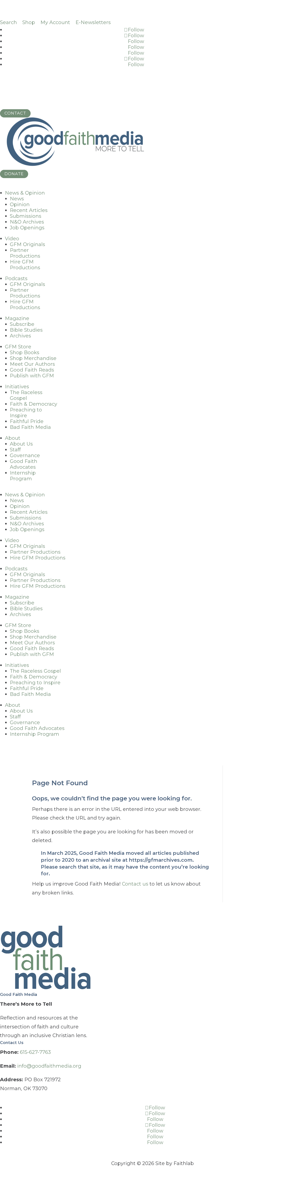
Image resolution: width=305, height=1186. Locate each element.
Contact (15, 113)
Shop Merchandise (33, 358)
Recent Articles (29, 210)
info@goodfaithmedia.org (49, 1066)
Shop (28, 22)
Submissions (25, 216)
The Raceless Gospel (26, 395)
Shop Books (24, 352)
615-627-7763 (35, 1052)
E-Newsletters (93, 22)
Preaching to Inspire (26, 413)
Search (8, 22)
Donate (14, 174)
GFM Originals (27, 244)
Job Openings (27, 228)
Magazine (17, 318)
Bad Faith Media (30, 427)
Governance (25, 455)
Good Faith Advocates (23, 464)
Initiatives (17, 387)
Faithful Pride (27, 421)
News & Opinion (25, 193)
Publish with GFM (32, 376)
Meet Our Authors (32, 364)
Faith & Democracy (33, 404)
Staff (15, 450)
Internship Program (23, 476)
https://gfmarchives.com (160, 860)
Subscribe (22, 324)
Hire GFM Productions (25, 265)
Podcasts (16, 278)
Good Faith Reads (32, 370)
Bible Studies (26, 330)
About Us (21, 444)
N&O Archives (27, 222)
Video (12, 239)
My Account (55, 22)
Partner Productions (25, 253)
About (12, 438)
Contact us (135, 884)
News (17, 199)
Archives (20, 336)
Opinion (20, 204)
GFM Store (18, 347)
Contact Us (11, 1042)
